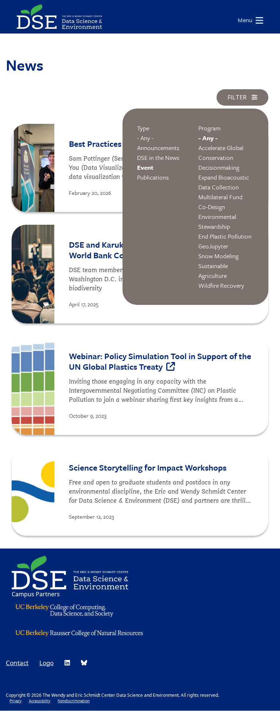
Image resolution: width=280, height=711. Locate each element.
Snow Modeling (218, 255)
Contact (17, 663)
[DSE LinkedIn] (67, 663)
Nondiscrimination (74, 701)
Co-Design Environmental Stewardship (217, 216)
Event (145, 167)
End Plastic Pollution (225, 236)
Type (143, 128)
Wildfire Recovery (221, 285)
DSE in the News (158, 157)
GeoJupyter (213, 246)
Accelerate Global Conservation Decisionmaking (221, 157)
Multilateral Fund (220, 196)
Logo (46, 663)
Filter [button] (238, 97)
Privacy (15, 701)
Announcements (158, 147)
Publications (153, 177)
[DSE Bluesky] (84, 663)
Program (209, 128)
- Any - (145, 137)
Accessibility (39, 701)
